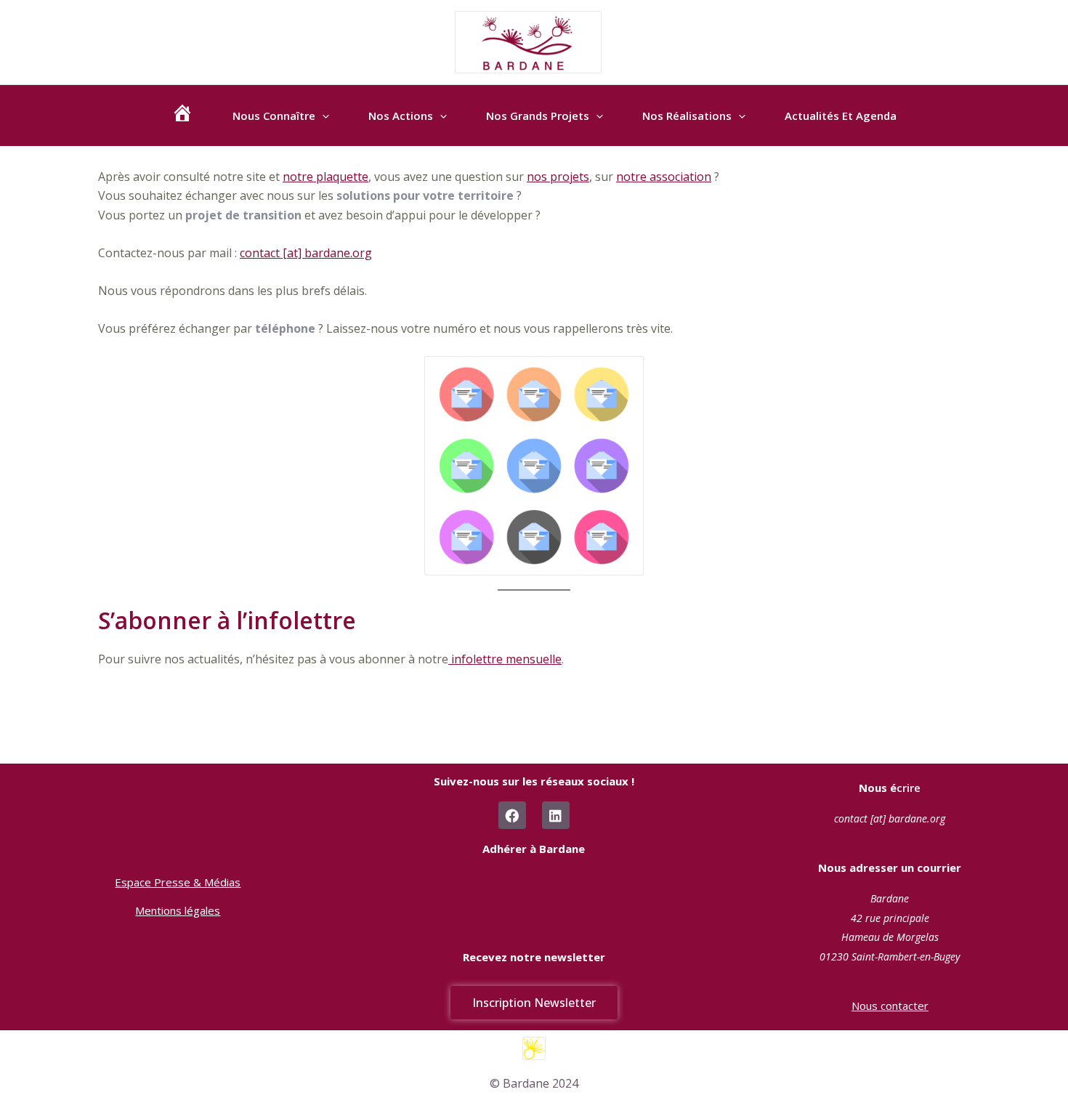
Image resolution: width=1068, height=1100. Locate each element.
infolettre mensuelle (505, 659)
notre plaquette (325, 177)
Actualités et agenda (841, 115)
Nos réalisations (687, 115)
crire (890, 787)
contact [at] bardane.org (306, 253)
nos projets (558, 177)
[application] (322, 115)
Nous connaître (273, 115)
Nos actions (400, 115)
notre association (663, 177)
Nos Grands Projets (537, 115)
